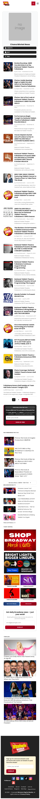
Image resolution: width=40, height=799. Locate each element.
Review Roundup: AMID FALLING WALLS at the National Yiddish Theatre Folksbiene (24, 66)
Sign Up (11, 771)
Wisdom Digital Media (25, 792)
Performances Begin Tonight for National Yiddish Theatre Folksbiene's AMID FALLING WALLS (25, 119)
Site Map (23, 789)
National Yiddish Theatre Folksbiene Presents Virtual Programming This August (25, 281)
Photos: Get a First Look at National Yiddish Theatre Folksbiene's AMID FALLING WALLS (24, 100)
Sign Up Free (20, 422)
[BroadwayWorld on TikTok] (26, 778)
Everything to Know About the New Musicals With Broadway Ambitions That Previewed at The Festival (18, 700)
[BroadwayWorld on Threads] (30, 778)
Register (23, 3)
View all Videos (8, 523)
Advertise (11, 787)
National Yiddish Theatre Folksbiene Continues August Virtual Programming (24, 265)
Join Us (30, 787)
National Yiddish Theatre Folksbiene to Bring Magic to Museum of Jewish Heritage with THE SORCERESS (25, 310)
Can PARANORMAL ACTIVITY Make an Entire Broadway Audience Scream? (26, 501)
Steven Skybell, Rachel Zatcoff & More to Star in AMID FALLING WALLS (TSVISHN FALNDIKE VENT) (24, 138)
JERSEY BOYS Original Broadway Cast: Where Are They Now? (18, 678)
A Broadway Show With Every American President (18, 722)
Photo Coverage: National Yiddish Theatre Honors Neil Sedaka (25, 372)
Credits (9, 48)
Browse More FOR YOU (19, 483)
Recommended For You (11, 432)
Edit (8, 52)
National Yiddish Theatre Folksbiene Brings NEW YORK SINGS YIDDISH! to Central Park (25, 194)
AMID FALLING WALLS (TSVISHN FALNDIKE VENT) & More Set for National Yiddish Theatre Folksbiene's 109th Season (25, 212)
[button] (33, 3)
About (17, 787)
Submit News (9, 789)
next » (25, 400)
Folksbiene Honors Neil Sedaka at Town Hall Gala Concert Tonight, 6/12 (18, 386)
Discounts (28, 604)
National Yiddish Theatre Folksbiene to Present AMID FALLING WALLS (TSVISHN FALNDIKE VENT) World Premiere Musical (24, 157)
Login (28, 3)
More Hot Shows (11, 604)
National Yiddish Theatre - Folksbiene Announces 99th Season (25, 357)
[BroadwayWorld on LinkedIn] (22, 778)
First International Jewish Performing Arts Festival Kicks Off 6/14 (24, 327)
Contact (23, 787)
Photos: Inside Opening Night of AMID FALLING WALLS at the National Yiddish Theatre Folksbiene (24, 83)
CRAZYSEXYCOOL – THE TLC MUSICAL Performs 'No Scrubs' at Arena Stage (26, 509)
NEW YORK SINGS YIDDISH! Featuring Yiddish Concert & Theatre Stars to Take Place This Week (25, 177)
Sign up (20, 627)
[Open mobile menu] (38, 3)
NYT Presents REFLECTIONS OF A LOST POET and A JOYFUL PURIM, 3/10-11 (24, 342)
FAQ (8, 56)
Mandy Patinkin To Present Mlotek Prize (24, 295)
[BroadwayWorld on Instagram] (18, 778)
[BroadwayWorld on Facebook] (13, 778)
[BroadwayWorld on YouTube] (13, 782)
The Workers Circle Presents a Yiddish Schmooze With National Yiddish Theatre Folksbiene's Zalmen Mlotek (25, 231)
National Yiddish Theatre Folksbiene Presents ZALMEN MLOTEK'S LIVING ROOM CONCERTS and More (25, 248)
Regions (16, 789)
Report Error (32, 789)
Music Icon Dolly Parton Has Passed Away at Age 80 (19, 657)
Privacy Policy (25, 794)
